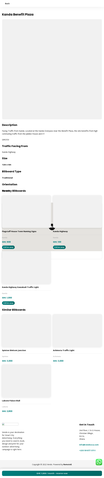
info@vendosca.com (89, 444)
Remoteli (67, 464)
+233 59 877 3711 (87, 450)
